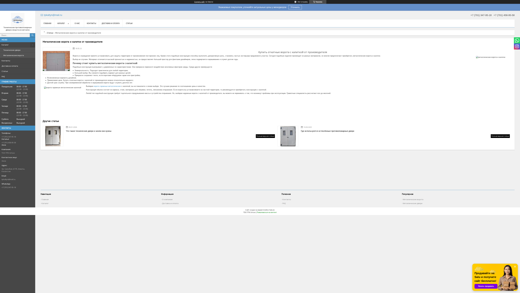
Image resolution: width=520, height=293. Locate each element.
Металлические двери (412, 203)
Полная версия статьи (265, 136)
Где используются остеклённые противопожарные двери (327, 131)
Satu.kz (272, 210)
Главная (47, 23)
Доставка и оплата (10, 66)
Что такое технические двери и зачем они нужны (88, 131)
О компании (167, 199)
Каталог (5, 45)
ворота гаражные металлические (107, 86)
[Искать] (32, 35)
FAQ (3, 76)
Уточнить (295, 7)
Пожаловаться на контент (267, 212)
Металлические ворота (13, 55)
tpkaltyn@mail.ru (8, 179)
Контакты (6, 60)
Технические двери (11, 50)
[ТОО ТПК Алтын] (17, 19)
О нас (77, 23)
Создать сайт (199, 2)
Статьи (5, 71)
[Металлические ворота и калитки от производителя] (56, 61)
